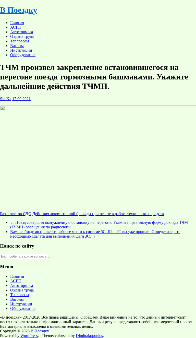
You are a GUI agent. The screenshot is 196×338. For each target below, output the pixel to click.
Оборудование (22, 55)
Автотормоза (21, 32)
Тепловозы (19, 41)
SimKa (5, 99)
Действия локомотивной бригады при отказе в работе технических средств (98, 214)
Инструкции (21, 50)
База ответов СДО (15, 214)
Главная (17, 22)
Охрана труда (22, 36)
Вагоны (17, 45)
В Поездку (18, 10)
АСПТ (15, 27)
